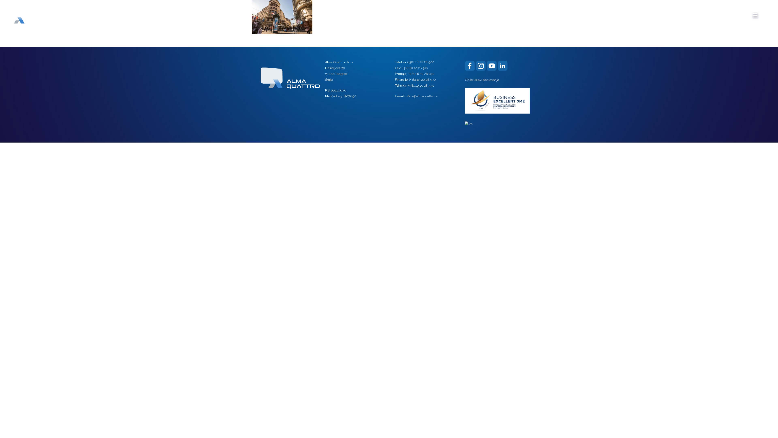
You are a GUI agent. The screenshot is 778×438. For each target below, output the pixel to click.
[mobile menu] (755, 13)
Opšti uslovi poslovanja (482, 80)
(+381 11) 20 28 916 (415, 68)
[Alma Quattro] (28, 14)
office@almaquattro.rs (422, 96)
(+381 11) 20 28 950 (420, 85)
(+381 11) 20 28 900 (420, 62)
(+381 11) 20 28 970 (422, 80)
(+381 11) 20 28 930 (421, 74)
